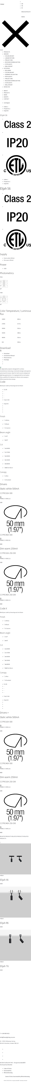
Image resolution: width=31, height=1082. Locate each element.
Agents (6, 97)
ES (22, 8)
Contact (6, 99)
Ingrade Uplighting (11, 74)
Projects (7, 93)
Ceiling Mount (9, 56)
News (5, 95)
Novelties (7, 87)
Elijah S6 (6, 110)
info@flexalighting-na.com (7, 1037)
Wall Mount (9, 66)
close (1, 50)
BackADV (23, 1062)
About (6, 90)
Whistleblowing (8, 1072)
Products (7, 52)
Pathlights (8, 76)
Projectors (9, 60)
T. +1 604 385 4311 (5, 1033)
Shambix (9, 1064)
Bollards (8, 70)
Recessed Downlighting (12, 62)
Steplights (8, 64)
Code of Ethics (8, 1068)
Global (2, 4)
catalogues (7, 103)
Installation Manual (9, 355)
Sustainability (7, 1070)
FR (22, 6)
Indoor (6, 54)
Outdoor (7, 68)
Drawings (6, 359)
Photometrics (8, 357)
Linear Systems (9, 58)
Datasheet (7, 353)
